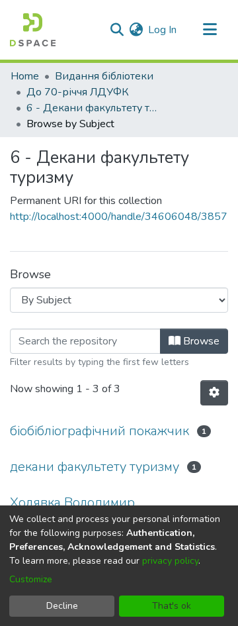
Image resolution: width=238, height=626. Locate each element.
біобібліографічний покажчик (99, 431)
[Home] (33, 29)
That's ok (171, 606)
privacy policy (170, 560)
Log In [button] (163, 30)
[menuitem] (136, 30)
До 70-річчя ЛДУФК (77, 92)
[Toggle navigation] (209, 29)
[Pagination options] (214, 392)
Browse (199, 341)
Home (25, 76)
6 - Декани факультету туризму (92, 108)
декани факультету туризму (94, 467)
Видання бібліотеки (104, 76)
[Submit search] (116, 30)
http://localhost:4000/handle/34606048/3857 (118, 216)
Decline (62, 606)
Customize (30, 579)
